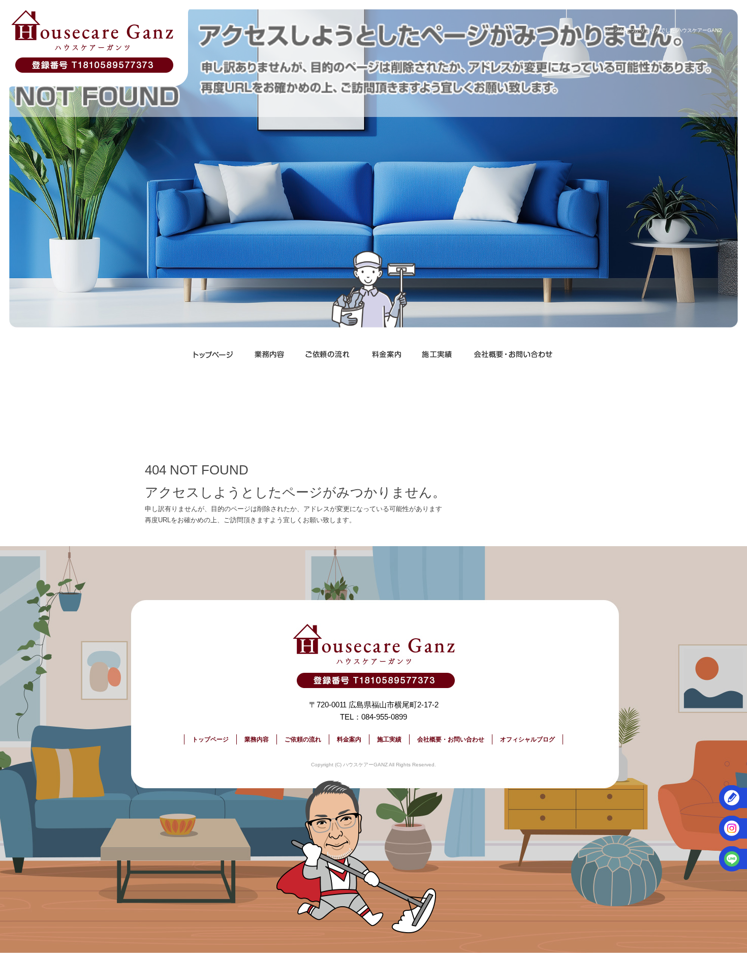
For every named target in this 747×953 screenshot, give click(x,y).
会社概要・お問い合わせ (513, 354)
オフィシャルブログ (527, 739)
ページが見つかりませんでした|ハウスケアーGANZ (663, 30)
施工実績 (437, 354)
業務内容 (269, 354)
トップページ (213, 354)
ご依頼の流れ (328, 354)
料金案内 (386, 354)
